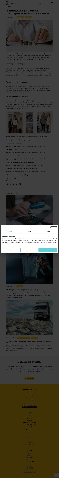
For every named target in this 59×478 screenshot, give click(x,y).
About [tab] (48, 231)
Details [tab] (29, 231)
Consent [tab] (10, 231)
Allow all (48, 250)
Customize (28, 250)
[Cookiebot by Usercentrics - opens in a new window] (51, 227)
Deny (10, 250)
